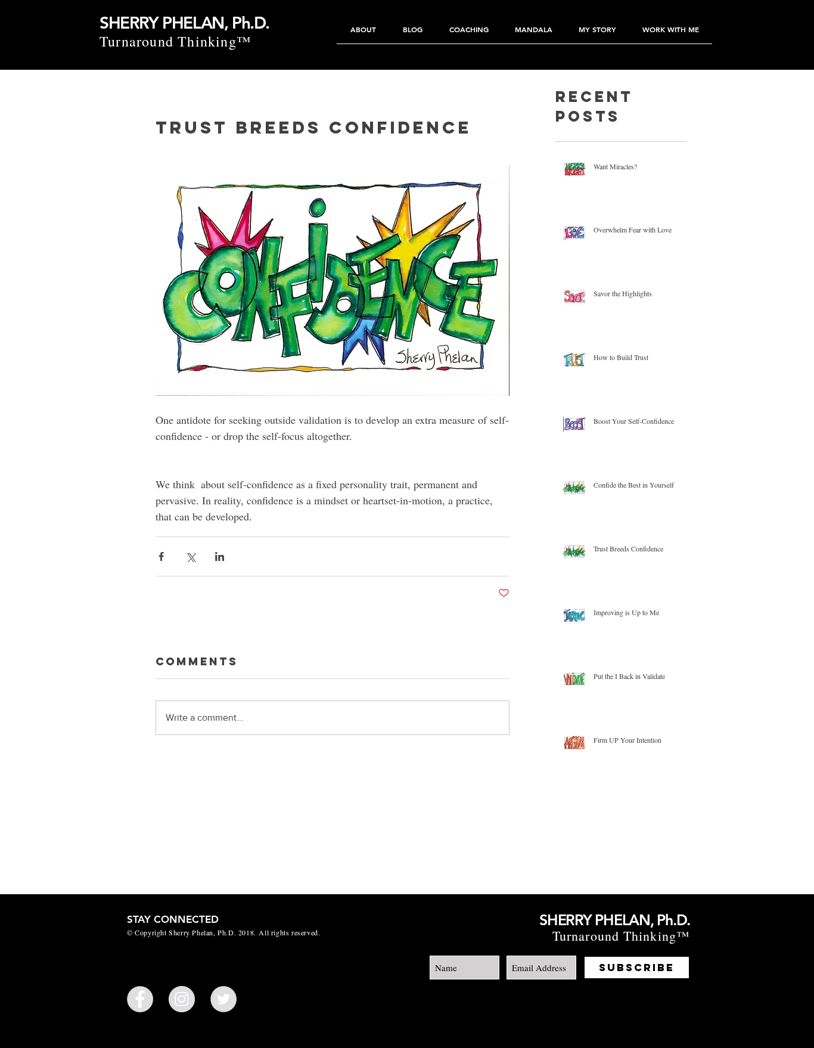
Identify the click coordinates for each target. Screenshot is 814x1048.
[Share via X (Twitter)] (190, 556)
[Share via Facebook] (161, 556)
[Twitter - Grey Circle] (223, 999)
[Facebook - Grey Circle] (140, 999)
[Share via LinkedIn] (219, 556)
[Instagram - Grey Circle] (182, 999)
